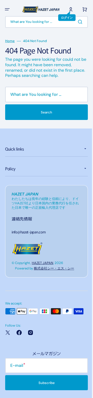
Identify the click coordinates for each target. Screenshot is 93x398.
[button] (7, 9)
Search (44, 124)
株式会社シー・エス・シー (54, 280)
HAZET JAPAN (42, 274)
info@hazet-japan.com (28, 243)
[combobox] (44, 33)
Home (10, 52)
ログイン (10, 29)
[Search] (77, 33)
